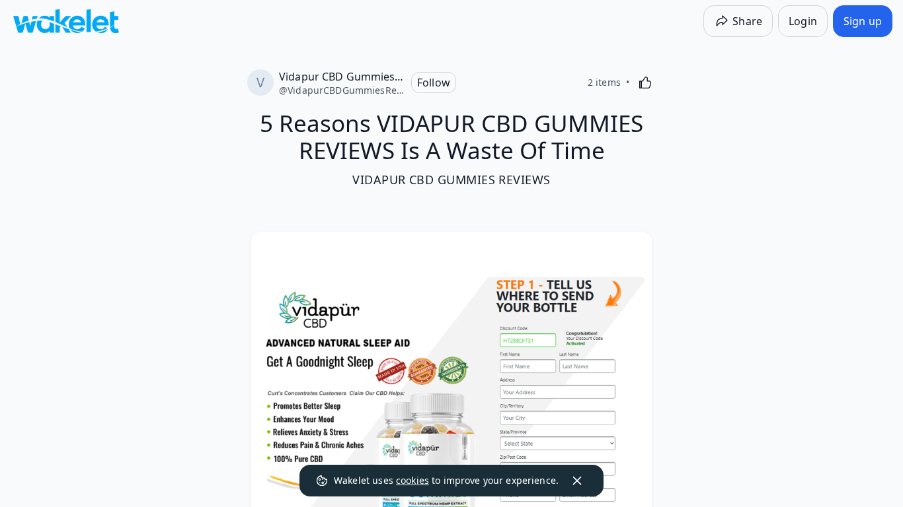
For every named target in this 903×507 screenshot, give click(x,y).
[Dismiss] (577, 480)
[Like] (645, 82)
